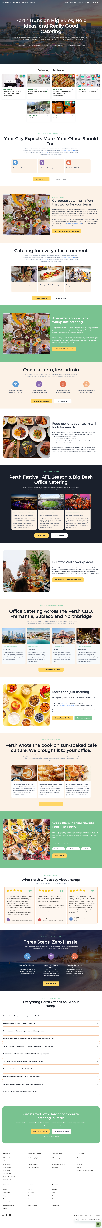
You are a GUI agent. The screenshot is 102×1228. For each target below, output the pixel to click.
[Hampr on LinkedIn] (6, 1215)
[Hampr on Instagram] (3, 1215)
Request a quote (79, 2)
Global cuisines (60, 441)
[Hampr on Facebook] (10, 1215)
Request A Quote (61, 298)
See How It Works (60, 179)
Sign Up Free (95, 2)
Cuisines (31, 2)
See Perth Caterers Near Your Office (67, 231)
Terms (86, 1216)
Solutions (16, 2)
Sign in (87, 2)
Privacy (91, 1216)
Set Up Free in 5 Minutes (41, 401)
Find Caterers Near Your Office (51, 669)
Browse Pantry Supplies (63, 718)
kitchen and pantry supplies (67, 705)
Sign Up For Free (41, 179)
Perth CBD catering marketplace (73, 223)
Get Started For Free (40, 1131)
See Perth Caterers (41, 298)
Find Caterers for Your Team (64, 349)
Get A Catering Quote (61, 1131)
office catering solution (68, 150)
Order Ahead (44, 152)
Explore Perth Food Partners (51, 804)
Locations (24, 2)
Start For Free (59, 856)
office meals (64, 703)
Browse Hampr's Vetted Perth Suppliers (68, 579)
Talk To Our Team (59, 535)
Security (97, 1216)
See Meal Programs (83, 718)
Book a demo (69, 2)
